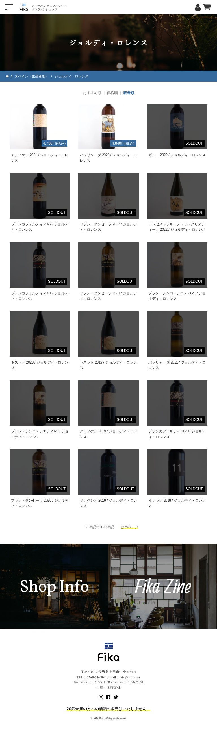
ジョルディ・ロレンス (71, 76)
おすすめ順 (92, 93)
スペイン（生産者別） (32, 76)
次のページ (129, 527)
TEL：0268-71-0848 (92, 677)
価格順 (112, 93)
